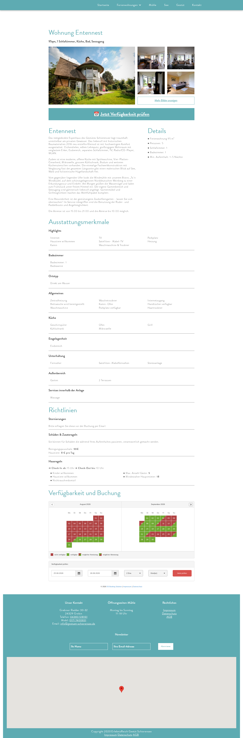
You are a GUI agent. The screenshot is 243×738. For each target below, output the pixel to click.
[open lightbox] (92, 76)
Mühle (152, 5)
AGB (136, 735)
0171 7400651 (77, 620)
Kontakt (197, 5)
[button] (129, 5)
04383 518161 (78, 617)
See (166, 5)
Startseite (103, 5)
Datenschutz (125, 735)
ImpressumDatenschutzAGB (169, 613)
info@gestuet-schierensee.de (77, 624)
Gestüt (180, 5)
